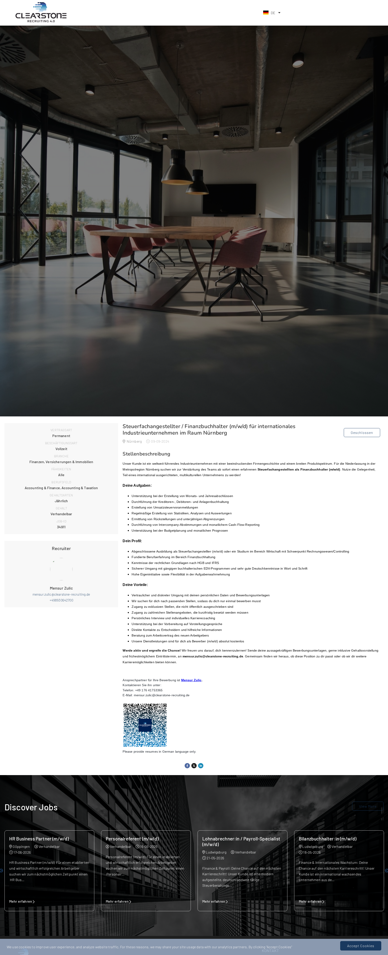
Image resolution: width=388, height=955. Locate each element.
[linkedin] (200, 765)
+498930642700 (61, 600)
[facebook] (187, 765)
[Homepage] (41, 21)
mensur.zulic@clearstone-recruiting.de (61, 594)
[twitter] (194, 765)
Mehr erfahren (20, 901)
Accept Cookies (360, 946)
